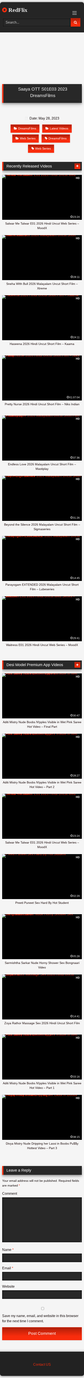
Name (8, 1250)
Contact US (42, 1364)
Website (8, 1286)
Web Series (28, 138)
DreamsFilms (27, 128)
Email (7, 1268)
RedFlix (17, 10)
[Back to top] (70, 1365)
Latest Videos (59, 128)
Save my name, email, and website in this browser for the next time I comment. (40, 1318)
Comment (9, 1193)
